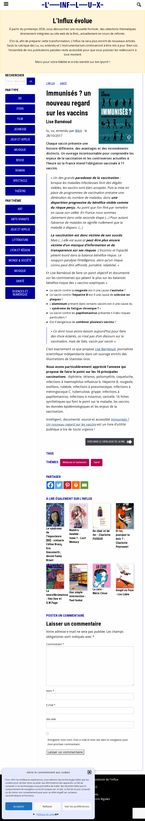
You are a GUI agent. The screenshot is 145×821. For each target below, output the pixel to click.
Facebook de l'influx (105, 779)
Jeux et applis (20, 139)
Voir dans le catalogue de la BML (106, 441)
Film (20, 119)
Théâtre (20, 191)
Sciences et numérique (20, 293)
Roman (20, 170)
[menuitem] (53, 83)
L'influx (50, 83)
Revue (20, 160)
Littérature (20, 240)
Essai (20, 108)
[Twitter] (59, 485)
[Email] (84, 485)
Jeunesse (20, 129)
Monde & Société (20, 260)
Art (20, 209)
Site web (51, 719)
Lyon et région (20, 250)
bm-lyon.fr (102, 62)
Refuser (47, 806)
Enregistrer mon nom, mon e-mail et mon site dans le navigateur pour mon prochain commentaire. (88, 742)
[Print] (76, 485)
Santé (20, 281)
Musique (20, 150)
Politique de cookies (46, 814)
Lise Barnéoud (105, 349)
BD (20, 98)
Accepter (18, 806)
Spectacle (20, 180)
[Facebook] (50, 485)
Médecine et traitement (74, 462)
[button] (89, 772)
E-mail (50, 705)
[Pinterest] (67, 485)
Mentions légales (98, 799)
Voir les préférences (77, 806)
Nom (50, 690)
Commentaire (55, 644)
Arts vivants (20, 219)
